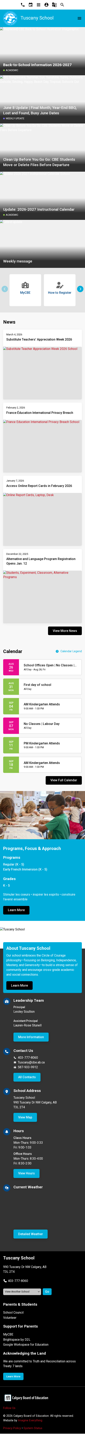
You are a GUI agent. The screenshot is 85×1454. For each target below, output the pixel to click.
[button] (80, 289)
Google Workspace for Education (25, 1344)
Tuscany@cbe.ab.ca (31, 1062)
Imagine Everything (30, 1420)
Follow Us (9, 1408)
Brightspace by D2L (16, 1339)
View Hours (26, 1173)
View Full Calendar (63, 780)
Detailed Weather (30, 1234)
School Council (13, 1312)
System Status (33, 1428)
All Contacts (27, 1077)
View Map (25, 1117)
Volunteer (9, 1318)
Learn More (16, 910)
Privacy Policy (12, 1428)
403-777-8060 (28, 1057)
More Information (31, 1037)
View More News (65, 631)
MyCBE (8, 1334)
